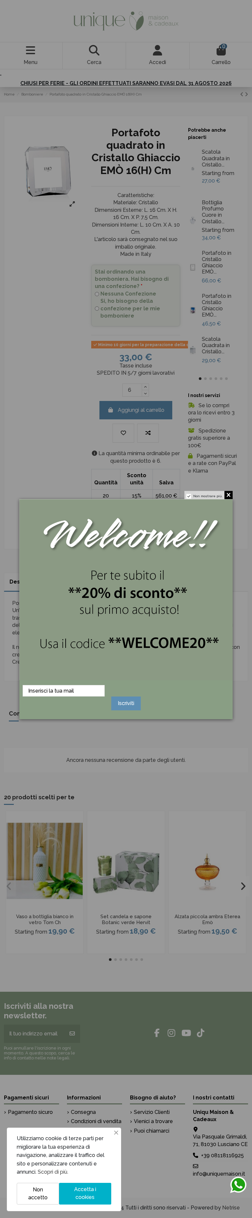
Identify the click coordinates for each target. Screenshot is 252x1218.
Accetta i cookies (85, 1193)
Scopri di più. (53, 1172)
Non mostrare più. (208, 496)
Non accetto (38, 1193)
